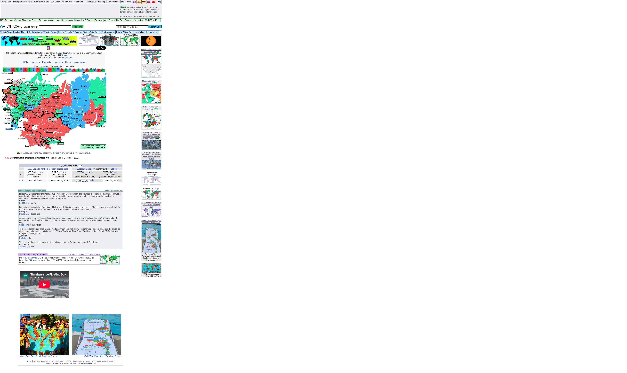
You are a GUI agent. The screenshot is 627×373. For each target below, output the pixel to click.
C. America (89, 20)
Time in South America (105, 32)
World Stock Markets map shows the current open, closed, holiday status (151, 156)
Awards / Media (47, 361)
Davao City (24, 214)
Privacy (68, 361)
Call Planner (79, 2)
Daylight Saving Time (22, 2)
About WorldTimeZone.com (83, 361)
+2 (62, 68)
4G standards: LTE (33, 258)
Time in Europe (50, 32)
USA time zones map (31, 62)
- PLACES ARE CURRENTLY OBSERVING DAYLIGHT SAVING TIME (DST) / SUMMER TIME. (55, 153)
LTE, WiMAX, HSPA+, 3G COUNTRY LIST (84, 254)
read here (113, 169)
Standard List (152, 32)
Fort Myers (24, 203)
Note (92, 180)
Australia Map (54, 20)
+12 (103, 68)
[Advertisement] (60, 11)
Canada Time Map (22, 20)
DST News (126, 2)
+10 (94, 68)
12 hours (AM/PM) (64, 57)
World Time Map (152, 20)
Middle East (118, 20)
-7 (25, 68)
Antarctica (139, 20)
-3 (41, 68)
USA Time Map (7, 20)
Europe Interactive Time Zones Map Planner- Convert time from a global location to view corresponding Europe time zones (139, 7)
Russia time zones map (75, 62)
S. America (79, 20)
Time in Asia (88, 32)
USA (30, 169)
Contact (111, 361)
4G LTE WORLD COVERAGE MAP (33, 255)
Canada (36, 169)
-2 (46, 68)
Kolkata (22, 238)
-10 (13, 68)
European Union (84, 169)
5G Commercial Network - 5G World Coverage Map (151, 205)
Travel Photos (101, 361)
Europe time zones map (52, 62)
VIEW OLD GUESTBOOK (113, 190)
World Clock (67, 2)
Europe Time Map (40, 20)
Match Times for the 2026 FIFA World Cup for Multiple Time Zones (151, 52)
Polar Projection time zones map (151, 108)
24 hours (50, 57)
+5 (74, 68)
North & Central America (32, 32)
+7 (83, 68)
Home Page (6, 2)
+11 (98, 68)
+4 (70, 68)
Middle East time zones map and (151, 82)
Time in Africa (122, 32)
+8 (87, 68)
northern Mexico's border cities (54, 169)
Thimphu (23, 247)
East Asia (99, 20)
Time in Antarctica (137, 32)
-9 (17, 68)
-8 (21, 68)
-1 (50, 68)
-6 (29, 68)
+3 (66, 68)
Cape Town (24, 225)
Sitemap (36, 361)
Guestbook (59, 361)
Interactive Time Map (96, 2)
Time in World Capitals (10, 32)
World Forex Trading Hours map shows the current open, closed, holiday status (151, 136)
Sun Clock (55, 2)
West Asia (108, 20)
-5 (33, 68)
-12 (5, 68)
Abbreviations (113, 2)
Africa (70, 20)
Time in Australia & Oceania (70, 32)
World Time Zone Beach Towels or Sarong (38, 356)
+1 (58, 68)
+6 (79, 68)
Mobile (29, 361)
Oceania (129, 20)
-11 (9, 68)
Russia (64, 20)
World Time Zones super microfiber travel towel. (151, 222)
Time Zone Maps (41, 2)
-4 (37, 68)
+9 (91, 68)
